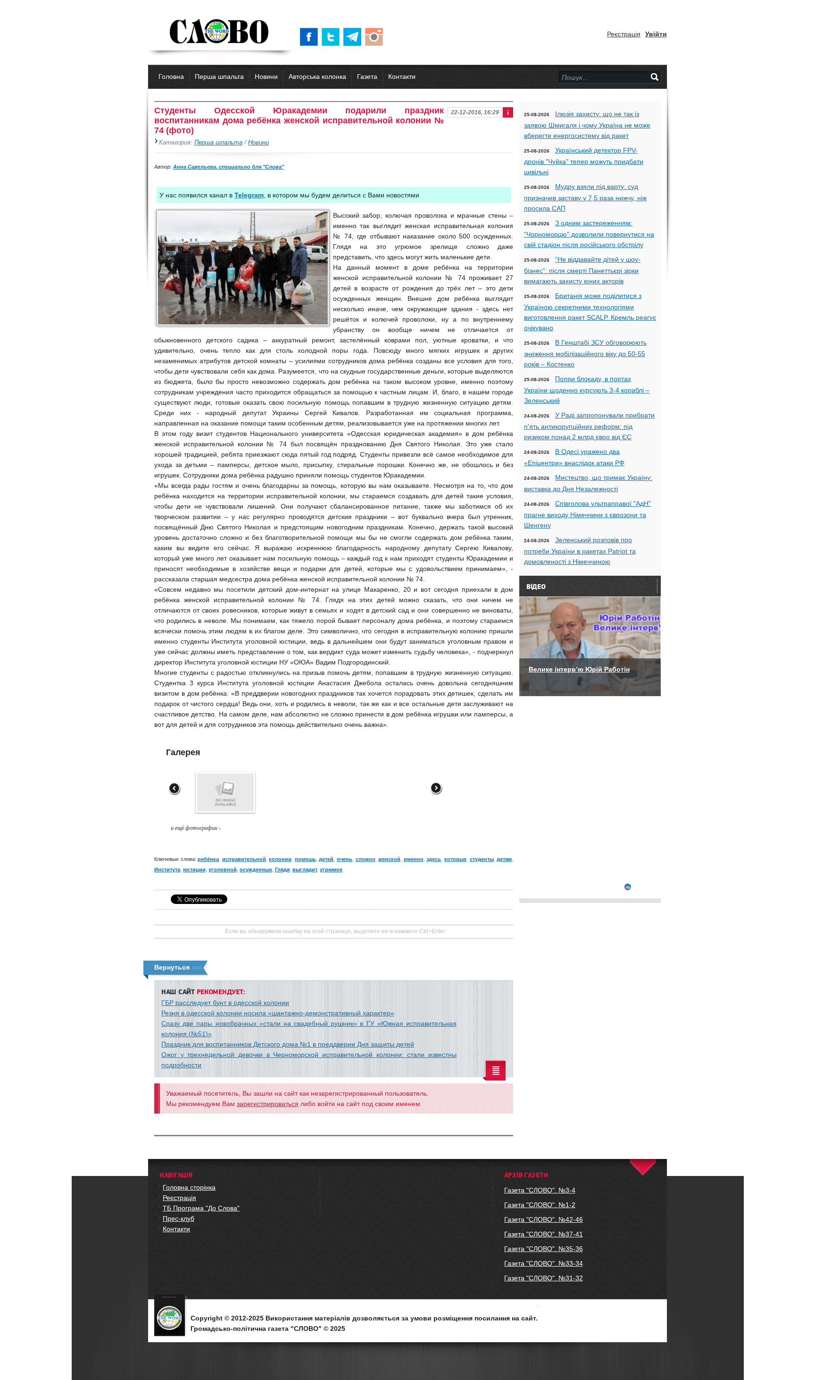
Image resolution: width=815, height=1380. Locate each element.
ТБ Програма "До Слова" (201, 1208)
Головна (171, 76)
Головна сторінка (189, 1187)
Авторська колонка (317, 76)
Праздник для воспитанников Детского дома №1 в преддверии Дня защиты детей (287, 1044)
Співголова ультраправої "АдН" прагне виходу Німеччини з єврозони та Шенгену (587, 514)
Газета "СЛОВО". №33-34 (543, 1263)
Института (167, 869)
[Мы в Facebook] (311, 37)
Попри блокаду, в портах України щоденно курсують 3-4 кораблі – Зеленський (586, 389)
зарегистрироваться (268, 1103)
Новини (266, 76)
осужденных (256, 869)
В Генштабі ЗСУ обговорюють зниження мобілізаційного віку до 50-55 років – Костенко (585, 353)
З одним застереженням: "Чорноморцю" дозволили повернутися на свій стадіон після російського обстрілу (589, 233)
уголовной (222, 869)
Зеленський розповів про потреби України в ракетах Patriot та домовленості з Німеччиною (580, 550)
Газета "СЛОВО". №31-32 (543, 1278)
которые (455, 859)
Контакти (402, 76)
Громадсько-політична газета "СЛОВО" (220, 32)
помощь (305, 859)
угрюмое (331, 869)
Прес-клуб (178, 1218)
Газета (367, 76)
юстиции (194, 869)
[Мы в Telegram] (354, 37)
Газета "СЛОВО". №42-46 (543, 1219)
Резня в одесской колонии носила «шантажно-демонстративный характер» (277, 1013)
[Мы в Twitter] (332, 37)
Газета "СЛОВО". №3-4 (539, 1190)
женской (389, 859)
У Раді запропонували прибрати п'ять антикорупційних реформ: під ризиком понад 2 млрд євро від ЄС (589, 426)
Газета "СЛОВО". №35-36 (543, 1248)
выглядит (304, 869)
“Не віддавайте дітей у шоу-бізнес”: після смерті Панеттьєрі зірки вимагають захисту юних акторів (582, 270)
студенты (482, 859)
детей (326, 859)
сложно (365, 859)
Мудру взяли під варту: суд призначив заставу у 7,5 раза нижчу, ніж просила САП (585, 197)
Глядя (282, 869)
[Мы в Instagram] (376, 37)
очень (344, 859)
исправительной (244, 859)
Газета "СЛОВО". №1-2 (539, 1205)
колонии (280, 859)
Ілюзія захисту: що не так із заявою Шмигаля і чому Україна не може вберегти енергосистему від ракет (587, 124)
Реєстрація (623, 34)
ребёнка (208, 859)
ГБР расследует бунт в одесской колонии (225, 1002)
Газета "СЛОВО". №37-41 (543, 1234)
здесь (433, 859)
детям (504, 859)
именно (414, 859)
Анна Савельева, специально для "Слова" (228, 167)
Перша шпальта (219, 76)
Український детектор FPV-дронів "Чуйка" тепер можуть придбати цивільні (583, 161)
